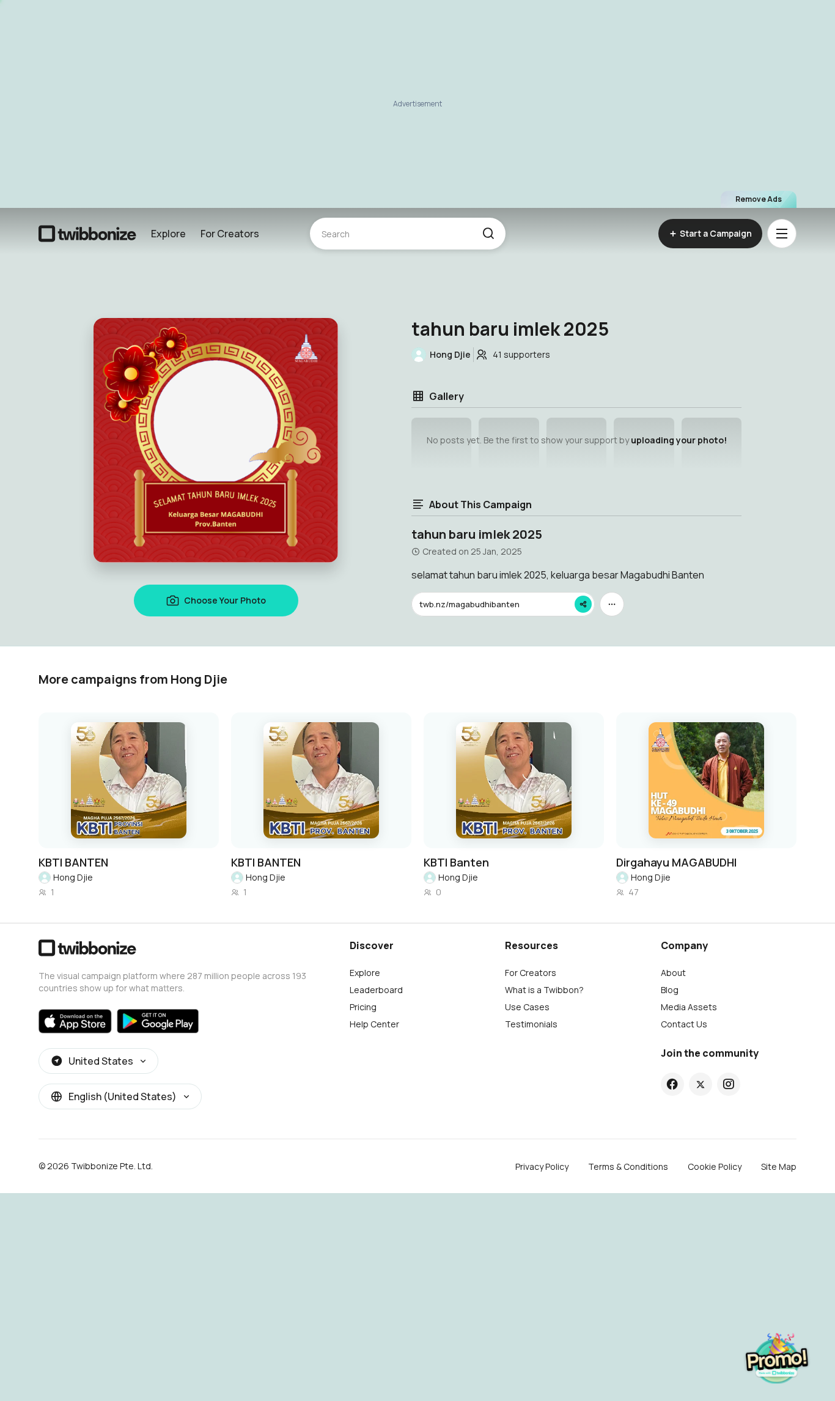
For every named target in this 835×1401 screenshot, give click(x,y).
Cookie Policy (714, 1166)
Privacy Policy (541, 1166)
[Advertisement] (417, 104)
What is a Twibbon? (544, 990)
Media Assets (689, 1007)
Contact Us (684, 1024)
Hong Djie (73, 877)
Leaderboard (376, 990)
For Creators (229, 233)
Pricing (363, 1007)
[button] (488, 233)
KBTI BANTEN (73, 862)
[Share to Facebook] (672, 1084)
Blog (670, 990)
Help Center (374, 1024)
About (673, 972)
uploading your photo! (679, 440)
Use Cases (527, 1007)
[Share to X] (700, 1084)
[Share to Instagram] (728, 1084)
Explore (168, 233)
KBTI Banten (456, 862)
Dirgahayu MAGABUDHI (676, 862)
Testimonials (531, 1024)
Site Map (778, 1166)
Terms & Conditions (628, 1166)
